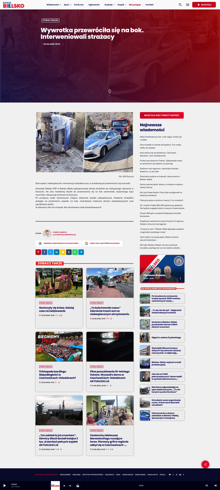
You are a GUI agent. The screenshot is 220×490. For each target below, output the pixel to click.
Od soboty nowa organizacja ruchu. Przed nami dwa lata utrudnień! (166, 402)
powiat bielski (50, 20)
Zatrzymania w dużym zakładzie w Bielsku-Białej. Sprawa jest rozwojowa (165, 415)
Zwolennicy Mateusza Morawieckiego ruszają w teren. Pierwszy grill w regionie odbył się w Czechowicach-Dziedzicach (109, 442)
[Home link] (13, 5)
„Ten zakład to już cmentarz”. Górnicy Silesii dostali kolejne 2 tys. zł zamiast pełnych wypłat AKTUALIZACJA (58, 440)
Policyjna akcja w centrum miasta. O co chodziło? (161, 200)
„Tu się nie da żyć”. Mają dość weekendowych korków (166, 311)
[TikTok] (177, 475)
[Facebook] (184, 475)
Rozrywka (148, 270)
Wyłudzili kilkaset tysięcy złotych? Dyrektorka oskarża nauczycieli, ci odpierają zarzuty (166, 352)
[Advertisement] (110, 67)
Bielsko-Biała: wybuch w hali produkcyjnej (166, 363)
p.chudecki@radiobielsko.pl (64, 235)
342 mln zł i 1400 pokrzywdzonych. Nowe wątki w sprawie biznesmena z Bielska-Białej (167, 378)
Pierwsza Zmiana (154, 275)
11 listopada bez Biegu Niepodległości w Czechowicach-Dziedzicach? (57, 375)
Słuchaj (204, 5)
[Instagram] (180, 475)
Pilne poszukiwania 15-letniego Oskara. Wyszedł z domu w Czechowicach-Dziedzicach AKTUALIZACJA (109, 376)
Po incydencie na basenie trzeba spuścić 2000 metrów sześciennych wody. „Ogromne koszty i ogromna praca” (166, 301)
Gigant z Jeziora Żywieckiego (166, 337)
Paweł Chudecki (60, 232)
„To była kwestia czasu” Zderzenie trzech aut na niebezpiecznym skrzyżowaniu (109, 311)
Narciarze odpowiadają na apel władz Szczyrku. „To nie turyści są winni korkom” (166, 389)
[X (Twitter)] (173, 475)
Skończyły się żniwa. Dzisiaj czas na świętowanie (56, 309)
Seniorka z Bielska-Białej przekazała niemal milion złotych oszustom (164, 324)
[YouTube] (170, 475)
